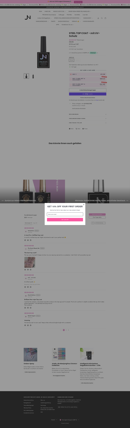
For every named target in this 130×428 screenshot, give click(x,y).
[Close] (83, 204)
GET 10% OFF (65, 219)
